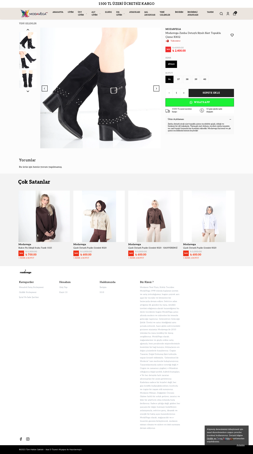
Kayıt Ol (63, 292)
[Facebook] (21, 439)
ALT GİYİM (94, 13)
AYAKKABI (134, 12)
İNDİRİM (179, 12)
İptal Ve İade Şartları (29, 297)
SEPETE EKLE (211, 93)
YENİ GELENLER (165, 13)
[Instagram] (28, 439)
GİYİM (70, 12)
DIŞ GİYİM (119, 13)
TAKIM (210, 12)
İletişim (103, 287)
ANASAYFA (58, 12)
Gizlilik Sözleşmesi (27, 292)
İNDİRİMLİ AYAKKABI (193, 13)
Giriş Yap (63, 287)
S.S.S (102, 292)
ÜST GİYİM (81, 13)
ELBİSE (108, 12)
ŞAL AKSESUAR (149, 13)
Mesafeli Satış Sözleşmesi (31, 287)
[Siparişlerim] (228, 14)
